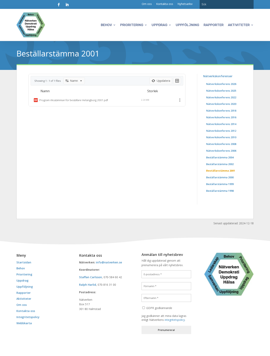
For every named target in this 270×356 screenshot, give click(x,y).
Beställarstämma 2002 (220, 164)
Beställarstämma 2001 (220, 170)
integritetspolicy (175, 320)
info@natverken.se (109, 262)
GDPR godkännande (158, 308)
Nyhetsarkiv (185, 4)
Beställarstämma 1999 (220, 184)
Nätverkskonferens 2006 (221, 150)
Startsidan (23, 262)
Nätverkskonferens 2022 (221, 97)
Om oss (147, 4)
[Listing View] (177, 80)
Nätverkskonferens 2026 (221, 84)
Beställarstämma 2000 (220, 177)
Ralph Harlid (87, 284)
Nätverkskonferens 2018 (221, 110)
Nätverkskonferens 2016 (221, 117)
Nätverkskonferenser (217, 76)
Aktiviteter (239, 25)
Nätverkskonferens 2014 (221, 124)
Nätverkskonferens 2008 (221, 144)
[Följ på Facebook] (58, 4)
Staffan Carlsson (90, 277)
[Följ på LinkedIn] (67, 4)
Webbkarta (24, 323)
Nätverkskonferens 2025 (221, 90)
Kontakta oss (164, 4)
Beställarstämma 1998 (220, 191)
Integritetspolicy (28, 317)
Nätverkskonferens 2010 (221, 137)
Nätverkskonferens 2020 (221, 104)
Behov (106, 25)
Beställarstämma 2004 (220, 157)
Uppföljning (187, 25)
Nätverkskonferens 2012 (221, 130)
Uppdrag (159, 25)
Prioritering (131, 25)
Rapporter (214, 25)
